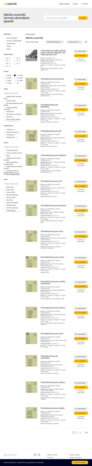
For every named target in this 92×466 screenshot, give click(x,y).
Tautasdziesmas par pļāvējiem (49, 106)
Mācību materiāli (64, 4)
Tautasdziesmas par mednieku (49, 357)
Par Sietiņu (85, 4)
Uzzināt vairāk (81, 51)
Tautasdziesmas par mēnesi (53, 307)
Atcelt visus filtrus (30, 34)
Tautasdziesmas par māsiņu (53, 382)
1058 (86, 432)
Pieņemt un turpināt (80, 462)
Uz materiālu (81, 55)
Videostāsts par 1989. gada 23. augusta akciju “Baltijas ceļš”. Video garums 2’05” (53, 52)
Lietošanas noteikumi (75, 457)
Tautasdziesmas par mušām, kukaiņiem (53, 282)
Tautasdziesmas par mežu (52, 333)
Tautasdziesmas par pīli (51, 131)
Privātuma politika (74, 455)
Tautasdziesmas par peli (51, 181)
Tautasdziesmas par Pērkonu (53, 155)
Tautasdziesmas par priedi (52, 79)
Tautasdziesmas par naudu (52, 257)
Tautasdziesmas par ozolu (52, 231)
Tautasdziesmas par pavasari (53, 205)
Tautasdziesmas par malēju (53, 408)
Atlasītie (75, 4)
